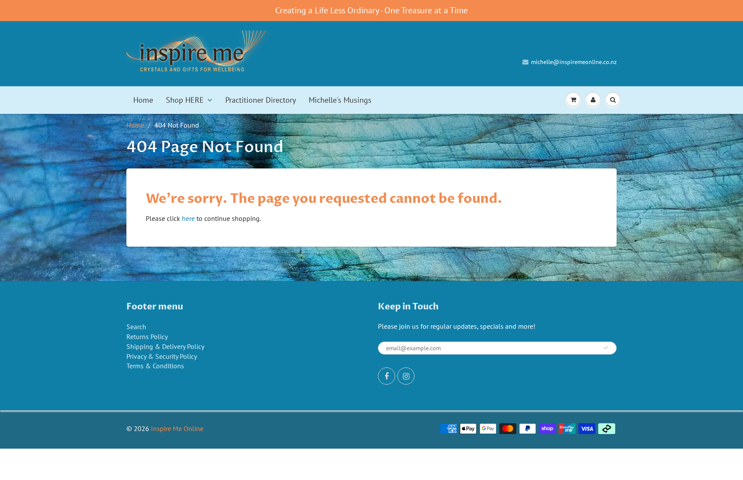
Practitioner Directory (260, 100)
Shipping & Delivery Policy (165, 346)
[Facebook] (386, 376)
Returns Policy (147, 336)
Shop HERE (185, 100)
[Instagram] (405, 376)
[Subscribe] (606, 348)
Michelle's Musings (340, 100)
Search (136, 326)
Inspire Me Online (177, 428)
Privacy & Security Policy (161, 356)
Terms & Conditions (155, 365)
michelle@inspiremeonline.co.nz (574, 62)
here (188, 218)
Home (143, 100)
